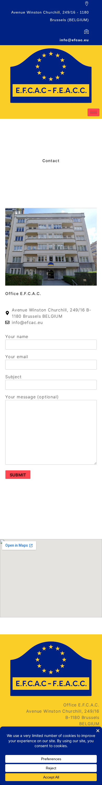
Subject (13, 376)
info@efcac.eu (74, 40)
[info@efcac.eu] (86, 31)
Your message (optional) (32, 396)
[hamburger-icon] (93, 112)
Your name (16, 336)
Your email (16, 356)
